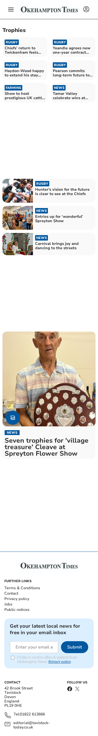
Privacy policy (16, 598)
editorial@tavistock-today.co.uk (31, 725)
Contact (11, 593)
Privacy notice (59, 662)
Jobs (8, 604)
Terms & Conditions (22, 588)
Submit (74, 647)
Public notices (16, 609)
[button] (10, 9)
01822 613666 (32, 714)
